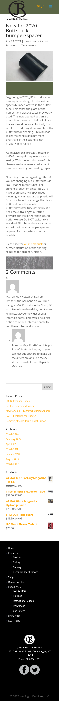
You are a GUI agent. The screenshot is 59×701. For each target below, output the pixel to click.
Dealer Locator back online (20, 406)
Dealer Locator (16, 582)
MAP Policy (14, 620)
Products (13, 553)
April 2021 (11, 443)
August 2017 (12, 459)
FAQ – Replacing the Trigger (21, 415)
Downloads (19, 605)
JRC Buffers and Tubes (18, 400)
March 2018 (12, 449)
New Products (31, 41)
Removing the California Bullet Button (26, 420)
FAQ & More (15, 587)
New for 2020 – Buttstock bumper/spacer (28, 410)
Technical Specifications (25, 571)
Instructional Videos (23, 600)
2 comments (28, 45)
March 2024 (12, 434)
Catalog (17, 567)
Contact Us (14, 615)
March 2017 (12, 463)
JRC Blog (17, 595)
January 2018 (13, 454)
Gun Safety (19, 610)
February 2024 (13, 439)
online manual (33, 244)
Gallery (16, 562)
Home (11, 548)
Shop (11, 577)
